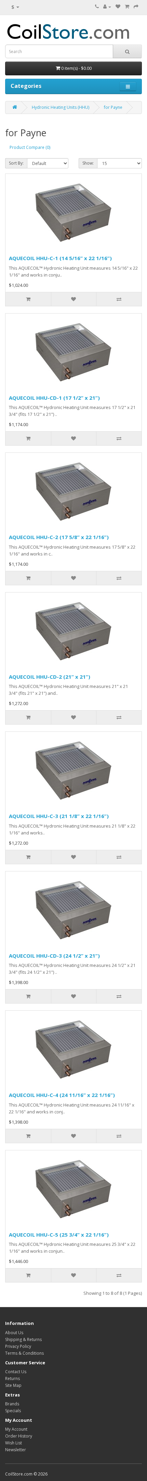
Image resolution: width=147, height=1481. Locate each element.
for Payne (113, 107)
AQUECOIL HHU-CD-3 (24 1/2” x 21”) (54, 955)
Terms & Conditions (24, 1353)
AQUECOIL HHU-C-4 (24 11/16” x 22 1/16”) (62, 1094)
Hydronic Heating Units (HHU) (60, 107)
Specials (13, 1411)
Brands (12, 1404)
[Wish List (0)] (118, 7)
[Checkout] (136, 7)
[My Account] (107, 7)
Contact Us (15, 1372)
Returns (12, 1378)
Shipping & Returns (23, 1339)
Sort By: (16, 163)
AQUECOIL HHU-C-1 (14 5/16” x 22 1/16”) (60, 258)
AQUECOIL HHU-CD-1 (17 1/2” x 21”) (54, 397)
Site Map (13, 1385)
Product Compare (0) (30, 147)
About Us (14, 1333)
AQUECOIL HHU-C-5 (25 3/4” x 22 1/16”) (59, 1234)
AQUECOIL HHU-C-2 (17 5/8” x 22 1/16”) (59, 537)
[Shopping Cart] (127, 7)
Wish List (13, 1443)
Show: (88, 163)
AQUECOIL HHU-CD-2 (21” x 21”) (49, 676)
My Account (16, 1429)
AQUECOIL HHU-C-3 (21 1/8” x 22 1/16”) (59, 816)
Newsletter (15, 1450)
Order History (18, 1436)
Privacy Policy (18, 1346)
